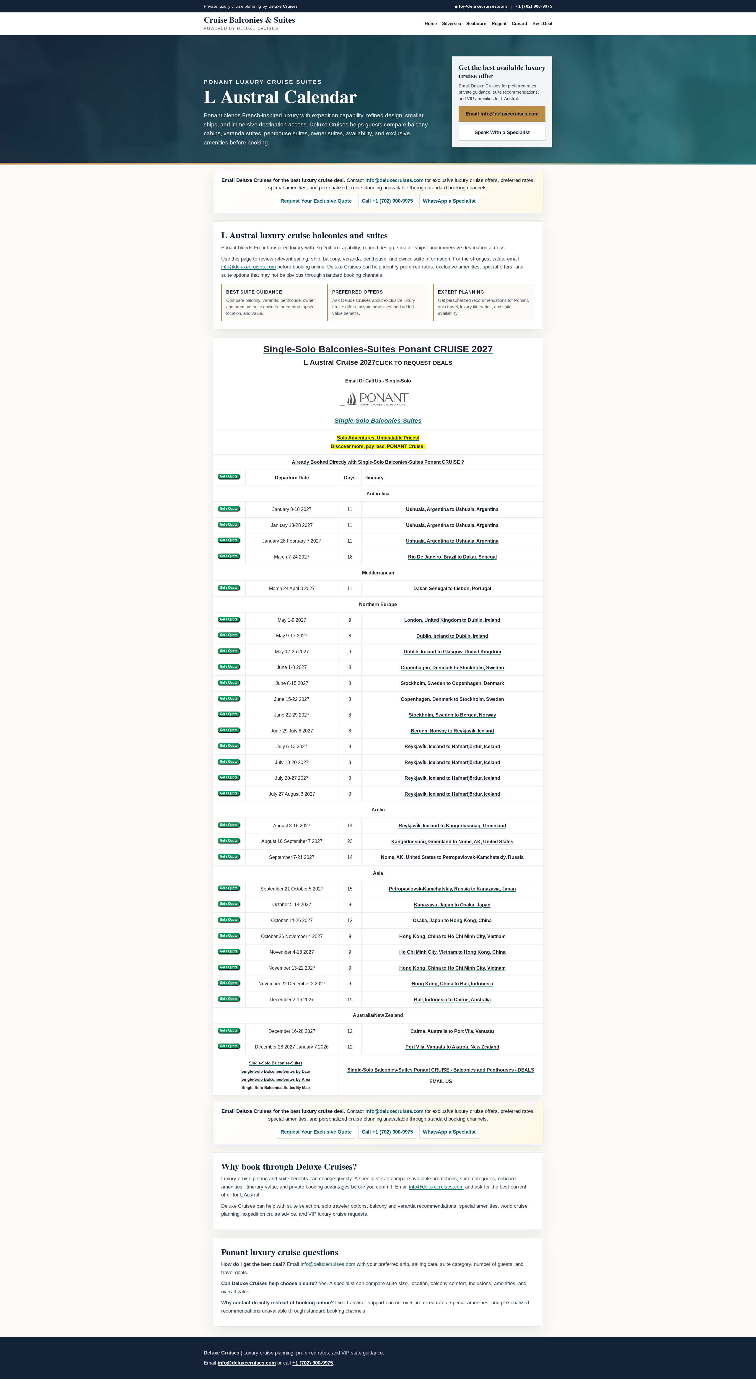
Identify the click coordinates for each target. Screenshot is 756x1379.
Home (431, 23)
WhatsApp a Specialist (449, 201)
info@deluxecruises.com (481, 6)
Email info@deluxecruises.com (502, 114)
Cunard (519, 23)
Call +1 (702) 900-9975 (387, 201)
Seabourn (476, 23)
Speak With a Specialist (502, 132)
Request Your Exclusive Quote (316, 201)
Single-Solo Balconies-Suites (378, 420)
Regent (499, 23)
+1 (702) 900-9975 (534, 6)
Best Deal (542, 23)
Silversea (451, 23)
